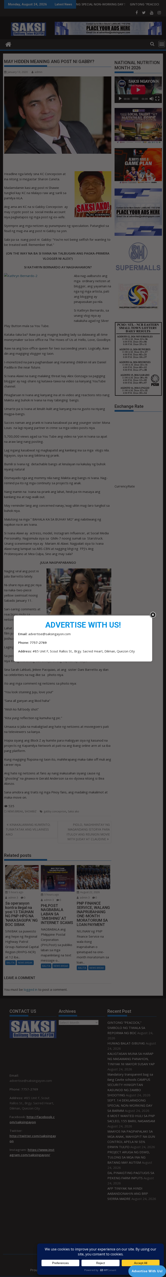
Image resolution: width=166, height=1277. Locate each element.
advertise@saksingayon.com (49, 634)
